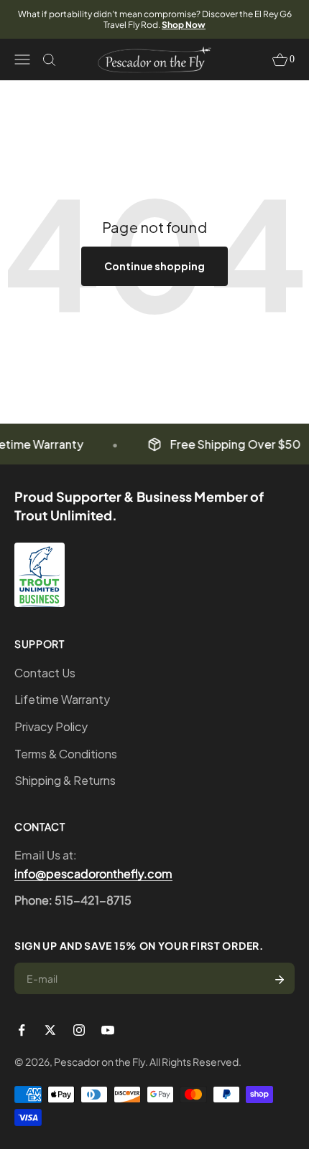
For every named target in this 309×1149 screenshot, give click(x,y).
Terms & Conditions (65, 753)
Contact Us (44, 672)
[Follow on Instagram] (79, 1030)
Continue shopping (154, 265)
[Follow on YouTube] (108, 1030)
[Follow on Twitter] (50, 1030)
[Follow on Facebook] (21, 1030)
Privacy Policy (51, 726)
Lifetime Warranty (62, 699)
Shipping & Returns (65, 780)
